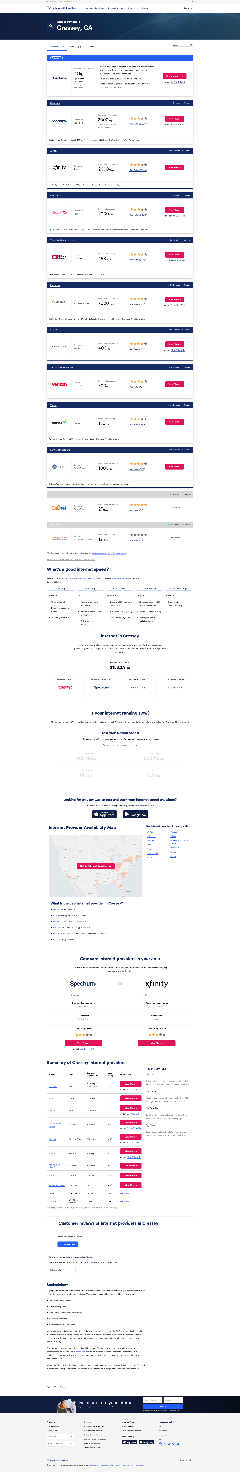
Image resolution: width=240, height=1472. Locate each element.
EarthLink (55, 285)
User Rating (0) (136, 540)
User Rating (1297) (137, 215)
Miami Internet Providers (92, 1443)
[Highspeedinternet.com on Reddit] (173, 1444)
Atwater (150, 840)
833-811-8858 (178, 305)
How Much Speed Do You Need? (132, 1431)
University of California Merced (180, 842)
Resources (133, 8)
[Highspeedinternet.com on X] (165, 1444)
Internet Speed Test (128, 1426)
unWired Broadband (60, 449)
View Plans (172, 119)
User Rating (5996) (137, 124)
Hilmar (173, 836)
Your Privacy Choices (137, 1465)
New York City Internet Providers (95, 1439)
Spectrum (55, 103)
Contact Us (163, 1435)
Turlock (150, 857)
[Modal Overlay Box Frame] (120, 1404)
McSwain (151, 849)
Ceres (173, 856)
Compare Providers (95, 8)
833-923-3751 (178, 215)
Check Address (172, 76)
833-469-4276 (178, 260)
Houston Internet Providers (93, 1435)
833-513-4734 (178, 82)
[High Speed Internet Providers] (62, 8)
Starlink (54, 329)
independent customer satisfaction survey (109, 553)
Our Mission (163, 1431)
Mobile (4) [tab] (91, 47)
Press (161, 1439)
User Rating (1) (135, 510)
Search (187, 8)
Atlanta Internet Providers (92, 1448)
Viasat (53, 405)
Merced (173, 832)
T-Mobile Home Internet (62, 240)
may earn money (54, 2)
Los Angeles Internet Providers (94, 1426)
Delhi (149, 844)
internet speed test (120, 578)
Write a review (68, 1244)
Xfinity (53, 150)
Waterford (174, 847)
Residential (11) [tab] (57, 47)
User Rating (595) (137, 260)
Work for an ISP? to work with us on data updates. (71, 559)
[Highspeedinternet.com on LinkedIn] (177, 1444)
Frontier (54, 195)
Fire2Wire (55, 524)
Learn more (175, 507)
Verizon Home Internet (62, 367)
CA (55, 1387)
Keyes (173, 852)
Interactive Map (96, 866)
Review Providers (116, 8)
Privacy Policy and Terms (118, 1465)
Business (146, 8)
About (161, 1426)
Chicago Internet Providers (93, 1431)
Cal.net (53, 494)
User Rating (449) (137, 424)
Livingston (151, 836)
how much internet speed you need (85, 578)
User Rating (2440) (138, 170)
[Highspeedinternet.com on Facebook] (160, 1444)
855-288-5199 (178, 350)
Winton (150, 832)
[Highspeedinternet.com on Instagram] (169, 1444)
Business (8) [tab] (75, 47)
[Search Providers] (71, 1436)
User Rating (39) (136, 469)
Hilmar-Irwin (152, 853)
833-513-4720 (178, 124)
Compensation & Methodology (98, 1465)
